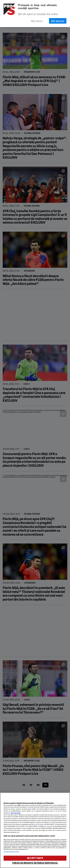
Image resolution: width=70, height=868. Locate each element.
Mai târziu (37, 21)
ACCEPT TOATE (35, 858)
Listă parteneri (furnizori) (11, 852)
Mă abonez (57, 21)
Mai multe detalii (15, 813)
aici (35, 824)
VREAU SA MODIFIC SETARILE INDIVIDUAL (35, 863)
